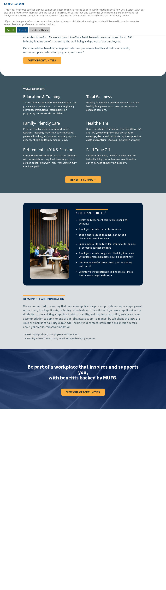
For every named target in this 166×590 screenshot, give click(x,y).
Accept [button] (10, 30)
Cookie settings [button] (39, 30)
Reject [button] (22, 30)
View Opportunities (42, 60)
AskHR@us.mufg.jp (59, 323)
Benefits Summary (83, 179)
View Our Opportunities (83, 392)
